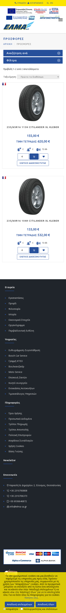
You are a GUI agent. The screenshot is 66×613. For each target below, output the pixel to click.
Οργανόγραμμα (16, 325)
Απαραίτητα (11, 609)
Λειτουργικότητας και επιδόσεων (40, 609)
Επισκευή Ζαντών (17, 377)
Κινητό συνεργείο (17, 382)
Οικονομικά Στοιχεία (19, 319)
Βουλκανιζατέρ (16, 366)
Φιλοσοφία (14, 308)
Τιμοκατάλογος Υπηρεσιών (22, 393)
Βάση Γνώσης (15, 451)
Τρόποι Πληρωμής (18, 424)
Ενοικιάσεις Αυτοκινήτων (21, 388)
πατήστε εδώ (31, 597)
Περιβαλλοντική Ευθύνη (21, 330)
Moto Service (15, 371)
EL (48, 2)
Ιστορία (12, 314)
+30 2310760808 (18, 490)
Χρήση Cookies (16, 446)
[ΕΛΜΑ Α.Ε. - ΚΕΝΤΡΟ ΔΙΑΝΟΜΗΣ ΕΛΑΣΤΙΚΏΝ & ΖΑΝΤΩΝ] (18, 25)
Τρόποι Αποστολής (18, 429)
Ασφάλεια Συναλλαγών (20, 440)
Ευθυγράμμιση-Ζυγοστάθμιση (24, 350)
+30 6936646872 (18, 501)
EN (51, 2)
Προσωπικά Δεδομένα (20, 418)
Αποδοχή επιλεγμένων (19, 604)
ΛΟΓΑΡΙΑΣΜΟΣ (36, 2)
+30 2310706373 (18, 495)
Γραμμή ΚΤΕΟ (15, 361)
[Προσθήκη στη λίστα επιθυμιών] (43, 156)
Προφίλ (12, 303)
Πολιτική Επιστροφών (19, 435)
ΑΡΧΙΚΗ (8, 44)
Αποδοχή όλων (46, 604)
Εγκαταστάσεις (16, 297)
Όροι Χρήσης (15, 413)
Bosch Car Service (17, 355)
